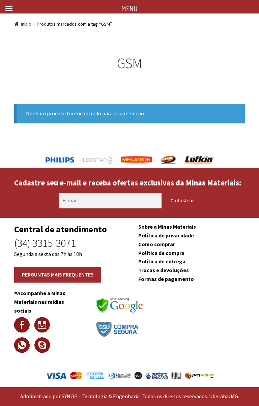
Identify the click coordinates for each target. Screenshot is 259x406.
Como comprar (156, 244)
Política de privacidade (166, 235)
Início (26, 24)
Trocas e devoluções (163, 270)
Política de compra (161, 253)
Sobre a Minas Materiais (167, 226)
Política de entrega (161, 261)
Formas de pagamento (166, 279)
